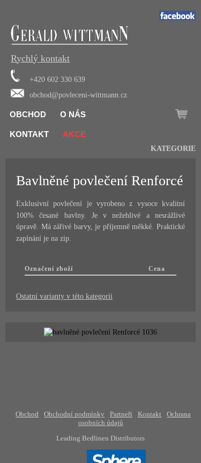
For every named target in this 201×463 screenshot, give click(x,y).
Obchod (28, 114)
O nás (73, 114)
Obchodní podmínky (74, 414)
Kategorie (173, 148)
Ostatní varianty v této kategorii (64, 296)
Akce (74, 134)
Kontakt (29, 134)
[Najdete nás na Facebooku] (177, 18)
